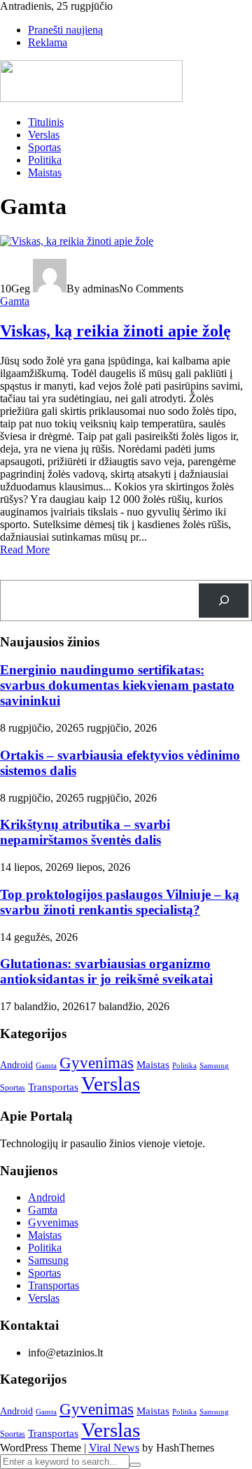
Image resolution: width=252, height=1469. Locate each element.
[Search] (223, 600)
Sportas (44, 147)
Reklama (47, 42)
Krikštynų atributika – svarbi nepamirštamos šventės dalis (85, 832)
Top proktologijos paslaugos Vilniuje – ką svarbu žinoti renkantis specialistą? (119, 902)
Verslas (43, 135)
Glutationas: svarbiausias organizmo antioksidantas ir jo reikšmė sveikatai (106, 971)
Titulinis (46, 122)
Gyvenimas (96, 1063)
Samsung (214, 1066)
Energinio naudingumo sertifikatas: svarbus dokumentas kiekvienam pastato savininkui (117, 685)
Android (16, 1065)
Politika (45, 160)
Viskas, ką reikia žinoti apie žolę (115, 331)
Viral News (114, 1448)
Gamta (14, 301)
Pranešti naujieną (65, 30)
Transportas (53, 1087)
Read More (25, 549)
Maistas (45, 172)
